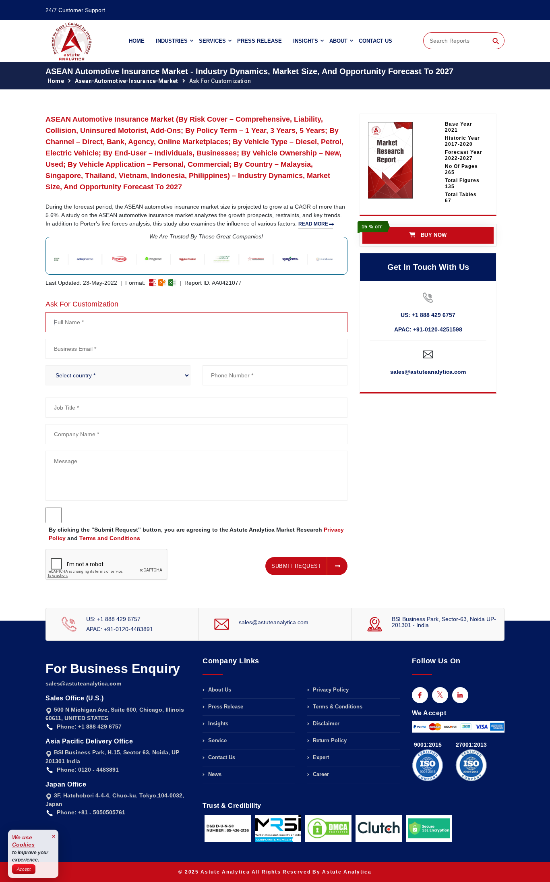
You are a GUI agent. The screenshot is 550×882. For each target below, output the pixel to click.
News (214, 774)
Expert (320, 757)
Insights (305, 41)
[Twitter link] (440, 695)
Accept (24, 869)
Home (137, 41)
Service (217, 740)
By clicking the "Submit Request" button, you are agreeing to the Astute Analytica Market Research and (196, 533)
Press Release (259, 41)
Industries (172, 41)
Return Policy (329, 740)
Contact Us (375, 41)
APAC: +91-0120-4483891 (119, 629)
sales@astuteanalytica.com (428, 372)
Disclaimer (325, 724)
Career (320, 774)
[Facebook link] (420, 695)
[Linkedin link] (460, 695)
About (338, 41)
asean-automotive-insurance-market (126, 81)
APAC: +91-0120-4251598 (428, 329)
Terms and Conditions (109, 538)
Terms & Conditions (336, 707)
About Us (219, 690)
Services (212, 41)
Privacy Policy (330, 690)
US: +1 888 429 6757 (428, 315)
